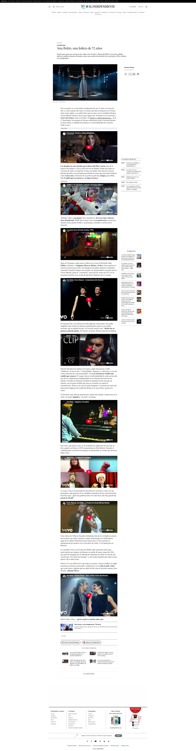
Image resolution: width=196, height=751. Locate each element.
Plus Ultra (70, 717)
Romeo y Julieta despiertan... (101, 118)
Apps (89, 719)
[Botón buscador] (146, 7)
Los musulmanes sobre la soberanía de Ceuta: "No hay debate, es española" (133, 187)
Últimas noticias (11, 1)
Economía (65, 12)
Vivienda (102, 1)
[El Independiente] (98, 6)
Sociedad (86, 12)
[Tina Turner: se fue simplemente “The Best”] (67, 627)
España (59, 12)
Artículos (98, 14)
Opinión (54, 12)
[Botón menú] (49, 7)
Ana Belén (77, 218)
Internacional (73, 12)
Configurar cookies (125, 745)
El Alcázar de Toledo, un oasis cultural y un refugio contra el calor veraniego (105, 654)
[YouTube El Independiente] (95, 741)
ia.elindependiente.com (115, 727)
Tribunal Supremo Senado (27, 1)
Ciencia (80, 12)
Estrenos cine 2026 (95, 1)
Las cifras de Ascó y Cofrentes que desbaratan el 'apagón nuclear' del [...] (133, 171)
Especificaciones (92, 723)
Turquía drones (61, 1)
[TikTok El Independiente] (108, 741)
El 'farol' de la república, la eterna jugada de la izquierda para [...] (133, 164)
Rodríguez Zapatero (73, 719)
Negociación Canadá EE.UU (51, 1)
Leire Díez (70, 725)
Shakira (116, 1)
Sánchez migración (37, 1)
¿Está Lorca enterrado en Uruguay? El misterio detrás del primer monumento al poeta (105, 661)
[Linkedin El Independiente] (104, 741)
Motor (124, 12)
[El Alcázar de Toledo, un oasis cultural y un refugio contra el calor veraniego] (93, 654)
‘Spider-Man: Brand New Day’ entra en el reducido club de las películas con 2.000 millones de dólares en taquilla (78, 662)
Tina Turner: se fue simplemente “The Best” (87, 624)
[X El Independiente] (87, 741)
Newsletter (90, 717)
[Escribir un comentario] (138, 74)
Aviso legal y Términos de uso (84, 745)
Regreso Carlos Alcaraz (109, 1)
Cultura (59, 42)
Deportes (97, 12)
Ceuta (43, 1)
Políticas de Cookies (114, 745)
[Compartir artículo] (125, 74)
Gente (91, 12)
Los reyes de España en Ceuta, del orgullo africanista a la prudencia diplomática (78, 654)
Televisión (112, 12)
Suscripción (91, 715)
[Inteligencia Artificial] (115, 725)
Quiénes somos (91, 721)
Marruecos (88, 1)
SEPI (69, 715)
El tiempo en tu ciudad (60, 6)
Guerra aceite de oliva (80, 1)
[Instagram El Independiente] (100, 741)
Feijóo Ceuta (18, 1)
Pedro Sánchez (71, 721)
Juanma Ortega (129, 67)
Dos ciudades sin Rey (132, 182)
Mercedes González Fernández (75, 727)
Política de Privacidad (71, 745)
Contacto (90, 713)
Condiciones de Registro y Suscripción (100, 745)
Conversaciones (132, 12)
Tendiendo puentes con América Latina (132, 177)
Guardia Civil (71, 723)
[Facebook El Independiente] (91, 741)
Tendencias (104, 12)
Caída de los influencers (70, 1)
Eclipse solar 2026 (72, 713)
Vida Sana (119, 12)
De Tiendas (141, 12)
